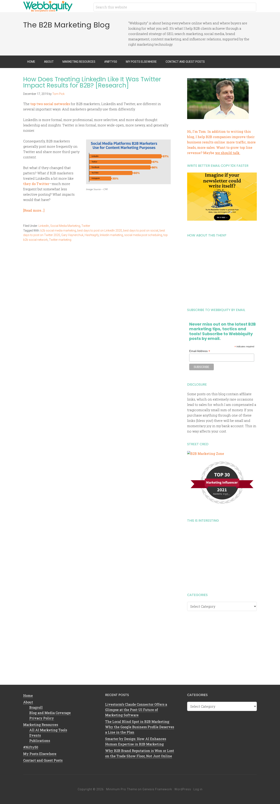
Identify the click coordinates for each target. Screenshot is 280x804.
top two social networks (50, 104)
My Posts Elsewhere (39, 754)
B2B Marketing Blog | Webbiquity (56, 6)
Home (28, 695)
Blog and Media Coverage (50, 713)
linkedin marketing (111, 235)
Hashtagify (92, 235)
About (28, 702)
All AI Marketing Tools (48, 730)
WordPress (182, 789)
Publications (39, 740)
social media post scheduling (143, 235)
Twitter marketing (60, 239)
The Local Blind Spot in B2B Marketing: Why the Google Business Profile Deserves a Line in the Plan (139, 726)
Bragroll (36, 707)
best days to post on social (140, 230)
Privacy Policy (41, 718)
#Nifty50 (30, 747)
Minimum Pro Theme (121, 789)
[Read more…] (33, 210)
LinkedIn (44, 225)
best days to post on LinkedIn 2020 (99, 230)
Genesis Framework (157, 789)
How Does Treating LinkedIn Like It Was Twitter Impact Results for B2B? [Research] (92, 82)
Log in (198, 789)
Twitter (85, 225)
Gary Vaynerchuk (72, 235)
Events (35, 735)
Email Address (199, 351)
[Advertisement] (222, 271)
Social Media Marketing (65, 225)
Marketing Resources (40, 724)
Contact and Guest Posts (43, 760)
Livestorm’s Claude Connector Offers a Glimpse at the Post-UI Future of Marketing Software (136, 709)
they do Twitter (36, 184)
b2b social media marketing (58, 230)
